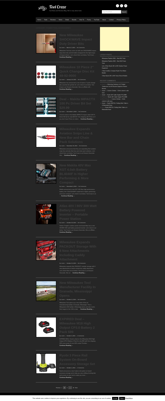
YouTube (96, 19)
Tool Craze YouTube (125, 5)
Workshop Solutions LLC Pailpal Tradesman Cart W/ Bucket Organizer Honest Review (114, 86)
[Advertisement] (114, 39)
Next (76, 387)
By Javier (62, 47)
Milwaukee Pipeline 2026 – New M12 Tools (113, 58)
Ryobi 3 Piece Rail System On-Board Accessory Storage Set (77, 359)
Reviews (53, 19)
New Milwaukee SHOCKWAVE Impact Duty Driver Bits (75, 39)
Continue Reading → (66, 57)
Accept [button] (115, 398)
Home (39, 19)
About (104, 19)
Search (124, 12)
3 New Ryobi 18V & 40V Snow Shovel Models (114, 75)
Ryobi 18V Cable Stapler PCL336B (117, 95)
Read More (129, 398)
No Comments (81, 47)
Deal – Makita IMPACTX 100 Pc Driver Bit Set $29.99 (77, 103)
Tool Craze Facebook (117, 5)
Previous (58, 387)
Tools (45, 19)
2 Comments (80, 336)
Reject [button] (122, 398)
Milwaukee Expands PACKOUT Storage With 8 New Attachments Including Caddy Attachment (77, 250)
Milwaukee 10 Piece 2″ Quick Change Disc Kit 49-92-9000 (76, 71)
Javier (103, 90)
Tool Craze (57, 6)
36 (73, 388)
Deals (67, 19)
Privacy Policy (121, 19)
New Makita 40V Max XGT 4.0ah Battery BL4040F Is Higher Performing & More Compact (75, 173)
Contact (111, 19)
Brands (74, 19)
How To (81, 19)
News (60, 19)
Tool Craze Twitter (121, 5)
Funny (89, 19)
